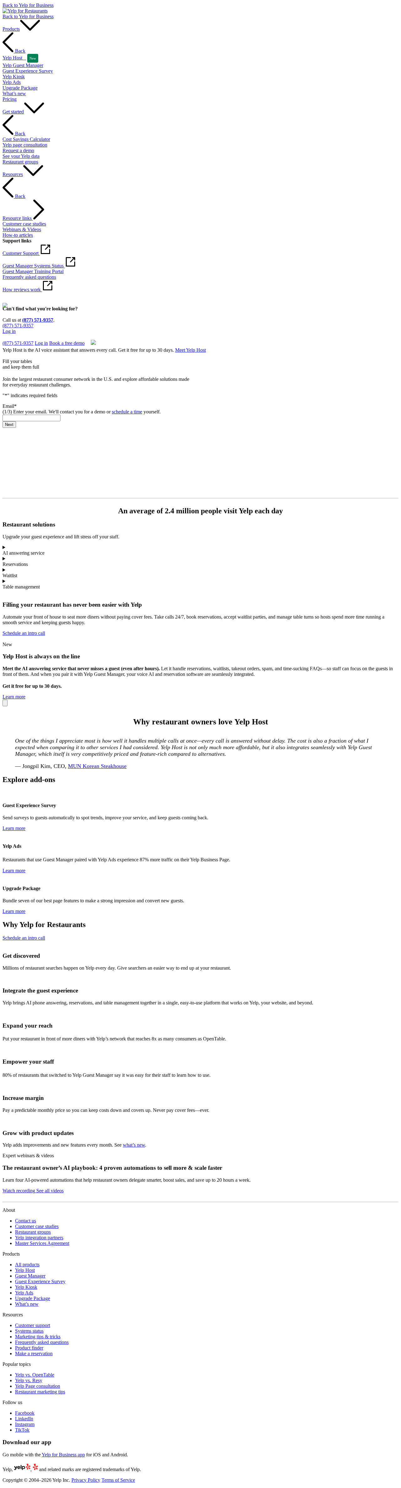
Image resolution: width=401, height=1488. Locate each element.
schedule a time (127, 411)
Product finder (29, 1348)
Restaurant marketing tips (40, 1391)
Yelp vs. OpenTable (34, 1374)
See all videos (49, 1190)
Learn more (14, 696)
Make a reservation (34, 1353)
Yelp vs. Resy (28, 1380)
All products (27, 1264)
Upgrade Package (32, 1298)
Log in (9, 331)
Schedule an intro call (24, 633)
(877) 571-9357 (37, 320)
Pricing (10, 99)
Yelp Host (25, 1270)
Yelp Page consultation (37, 1386)
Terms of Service (118, 1480)
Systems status (29, 1331)
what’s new (134, 1145)
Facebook (24, 1413)
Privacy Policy (85, 1480)
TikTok (22, 1430)
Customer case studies (37, 1226)
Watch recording (19, 1190)
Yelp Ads (24, 1292)
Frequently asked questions (42, 1342)
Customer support (32, 1325)
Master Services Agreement (42, 1243)
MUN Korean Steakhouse (97, 766)
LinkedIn (24, 1418)
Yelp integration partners (39, 1237)
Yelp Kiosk (26, 1287)
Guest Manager (30, 1275)
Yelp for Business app (63, 1454)
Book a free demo (20, 337)
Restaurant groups (33, 1232)
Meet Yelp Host (190, 350)
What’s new (27, 1304)
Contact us (25, 1220)
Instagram (24, 1424)
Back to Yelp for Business (28, 5)
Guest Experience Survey (40, 1281)
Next (9, 424)
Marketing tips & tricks (37, 1336)
